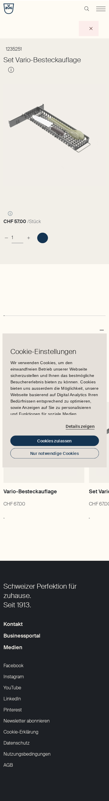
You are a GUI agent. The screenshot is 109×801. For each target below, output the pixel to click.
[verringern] (6, 235)
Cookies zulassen (54, 441)
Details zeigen (80, 426)
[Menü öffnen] (101, 8)
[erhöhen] (28, 235)
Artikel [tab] (10, 306)
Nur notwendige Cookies (54, 453)
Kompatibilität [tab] (39, 306)
